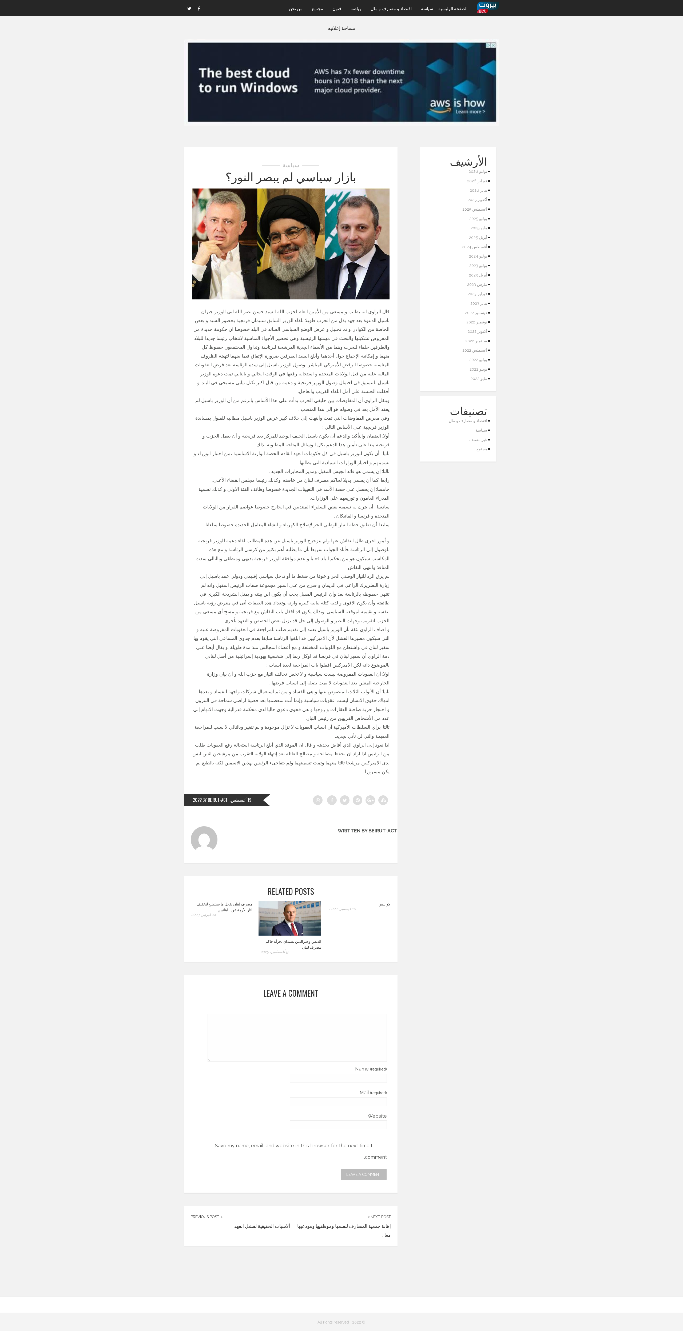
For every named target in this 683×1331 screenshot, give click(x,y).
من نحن (296, 8)
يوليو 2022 (478, 359)
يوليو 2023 (478, 265)
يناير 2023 (478, 303)
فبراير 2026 (477, 181)
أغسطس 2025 (474, 209)
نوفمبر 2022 (476, 322)
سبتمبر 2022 (476, 341)
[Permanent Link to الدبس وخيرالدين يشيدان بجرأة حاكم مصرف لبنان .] (290, 934)
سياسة (427, 8)
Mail (373, 1092)
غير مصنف (478, 439)
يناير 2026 (478, 190)
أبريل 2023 (478, 275)
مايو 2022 (479, 378)
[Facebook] (198, 8)
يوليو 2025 (478, 218)
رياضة (356, 8)
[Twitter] (189, 8)
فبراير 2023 (477, 293)
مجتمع (317, 8)
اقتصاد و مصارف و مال (391, 8)
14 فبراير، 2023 (203, 914)
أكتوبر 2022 (477, 331)
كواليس (384, 904)
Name (371, 1069)
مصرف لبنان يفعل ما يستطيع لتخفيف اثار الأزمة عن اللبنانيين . (224, 906)
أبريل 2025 (478, 237)
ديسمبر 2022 (476, 312)
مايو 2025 (479, 228)
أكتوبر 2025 (477, 199)
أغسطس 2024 (474, 246)
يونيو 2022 (478, 369)
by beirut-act (215, 800)
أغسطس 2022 (474, 350)
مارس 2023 (477, 284)
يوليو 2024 (478, 256)
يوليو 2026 (478, 171)
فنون (336, 8)
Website (377, 1116)
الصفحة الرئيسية (452, 8)
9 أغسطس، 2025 (274, 952)
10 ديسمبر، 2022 (342, 909)
